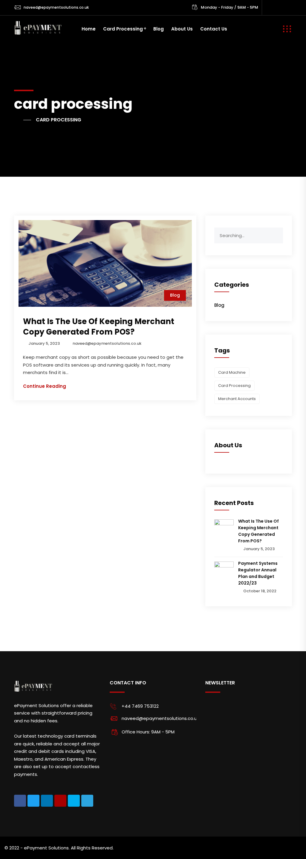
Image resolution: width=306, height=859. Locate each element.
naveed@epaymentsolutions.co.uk (56, 7)
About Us (182, 29)
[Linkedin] (47, 801)
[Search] (278, 232)
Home (89, 29)
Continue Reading (44, 386)
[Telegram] (87, 801)
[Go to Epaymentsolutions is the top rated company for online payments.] (22, 120)
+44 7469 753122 (140, 706)
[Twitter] (33, 801)
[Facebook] (20, 801)
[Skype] (74, 801)
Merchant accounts (237, 399)
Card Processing (123, 29)
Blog (158, 29)
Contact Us (213, 29)
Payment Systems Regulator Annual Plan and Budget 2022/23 (258, 573)
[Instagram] (60, 801)
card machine (232, 372)
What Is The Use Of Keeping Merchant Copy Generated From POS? (98, 326)
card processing (234, 385)
